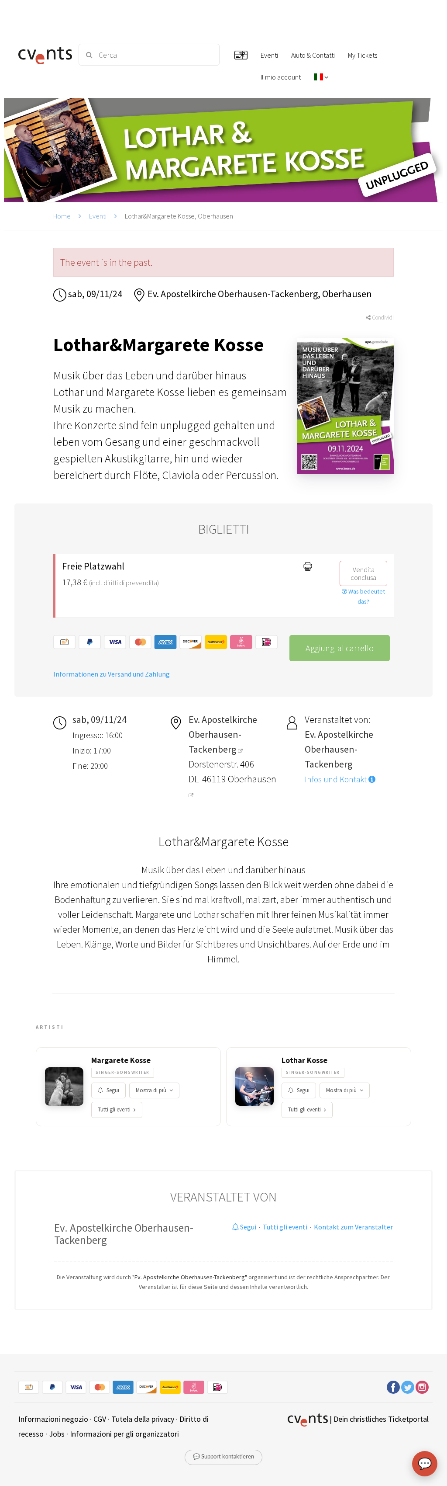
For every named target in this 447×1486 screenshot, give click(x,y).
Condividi (382, 317)
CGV (99, 1419)
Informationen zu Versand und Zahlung (111, 674)
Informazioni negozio (53, 1419)
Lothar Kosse (304, 1060)
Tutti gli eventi (114, 1109)
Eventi (98, 216)
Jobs (57, 1434)
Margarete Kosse (121, 1060)
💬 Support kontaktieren (223, 1457)
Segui (113, 1090)
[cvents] (43, 55)
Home (62, 216)
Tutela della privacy (142, 1419)
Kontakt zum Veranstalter (353, 1226)
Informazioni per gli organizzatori (124, 1434)
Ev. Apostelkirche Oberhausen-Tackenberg (123, 1234)
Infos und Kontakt (336, 779)
